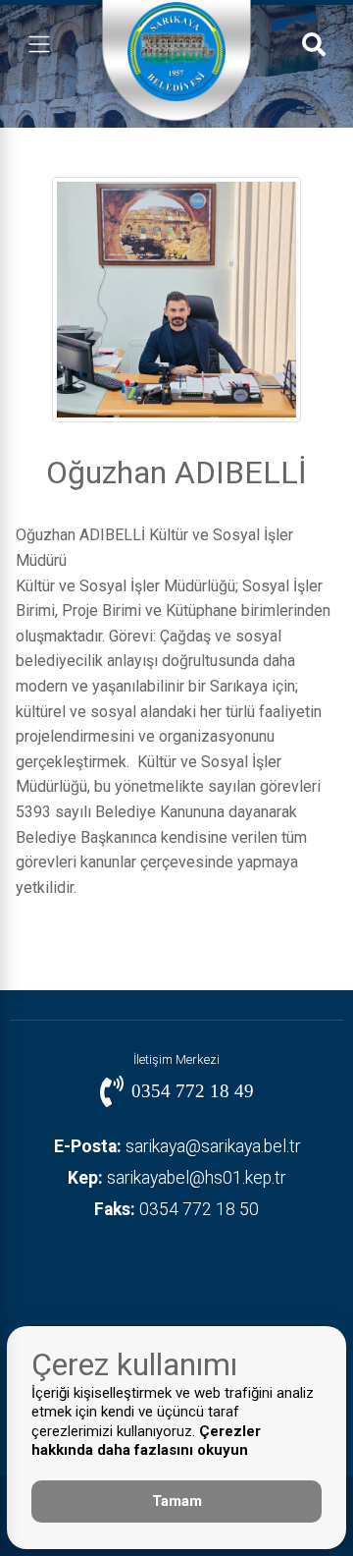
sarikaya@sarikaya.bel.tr (177, 1146)
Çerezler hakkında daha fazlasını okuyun (146, 1441)
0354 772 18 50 (176, 1209)
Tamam (177, 1501)
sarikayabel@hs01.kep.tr (176, 1178)
